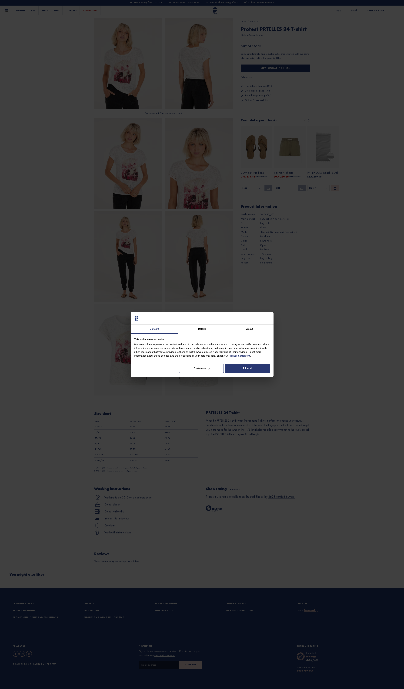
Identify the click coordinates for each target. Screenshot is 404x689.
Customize (200, 368)
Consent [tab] (154, 328)
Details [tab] (202, 328)
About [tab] (249, 328)
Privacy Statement (239, 355)
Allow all (247, 368)
